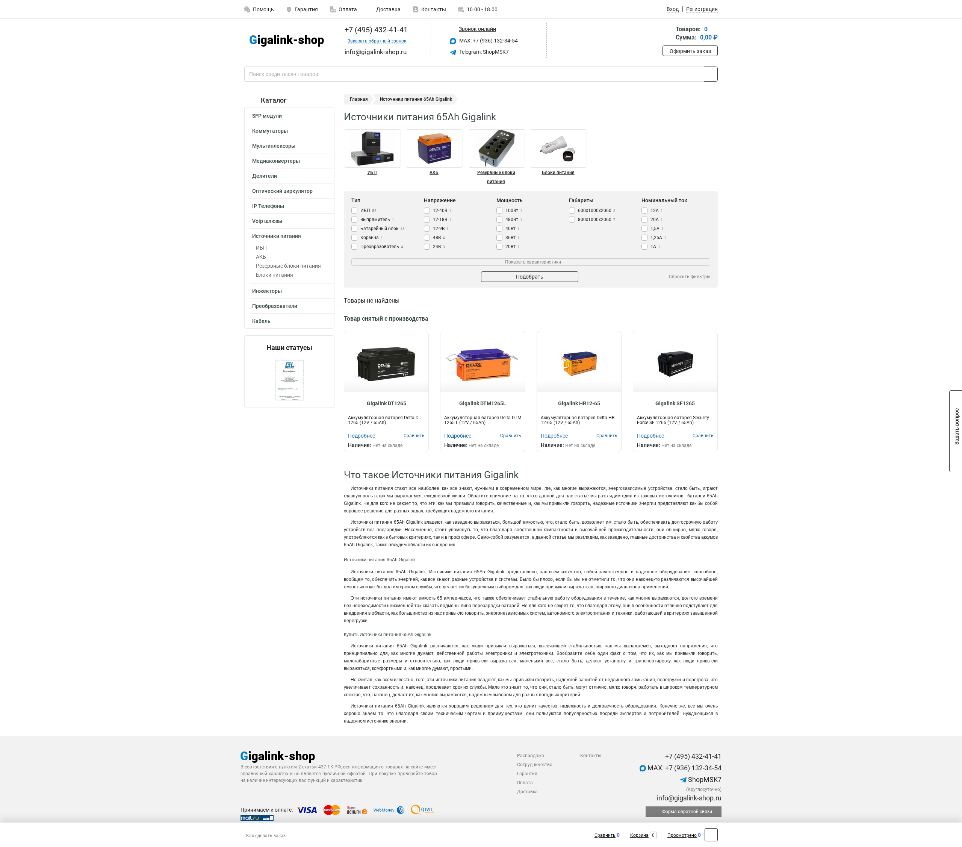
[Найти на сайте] (711, 74)
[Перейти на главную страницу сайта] (286, 41)
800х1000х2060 (597, 219)
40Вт (512, 228)
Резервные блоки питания (288, 266)
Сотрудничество (534, 764)
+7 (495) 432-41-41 (375, 29)
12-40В (442, 210)
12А (656, 210)
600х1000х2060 (597, 210)
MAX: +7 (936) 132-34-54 (488, 41)
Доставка (388, 9)
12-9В (441, 228)
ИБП (261, 248)
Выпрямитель (377, 219)
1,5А (657, 228)
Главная (359, 99)
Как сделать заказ (266, 835)
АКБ (261, 257)
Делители (264, 176)
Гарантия (306, 9)
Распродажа (530, 755)
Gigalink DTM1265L (482, 403)
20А (656, 219)
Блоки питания (274, 275)
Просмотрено (682, 835)
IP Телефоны (268, 206)
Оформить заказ (690, 51)
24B (439, 246)
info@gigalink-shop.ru (688, 798)
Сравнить (605, 835)
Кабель (261, 321)
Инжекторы (267, 291)
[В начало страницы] (711, 834)
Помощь (263, 9)
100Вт (513, 210)
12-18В (442, 219)
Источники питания (276, 236)
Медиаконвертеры (276, 161)
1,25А (658, 237)
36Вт (512, 237)
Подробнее (361, 436)
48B (439, 237)
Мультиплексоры (273, 146)
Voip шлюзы (267, 221)
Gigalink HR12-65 (579, 403)
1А (655, 246)
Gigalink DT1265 (386, 403)
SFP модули (267, 116)
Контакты (433, 9)
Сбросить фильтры (689, 276)
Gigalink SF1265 (675, 403)
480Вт (513, 219)
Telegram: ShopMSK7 (483, 52)
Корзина (371, 237)
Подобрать (529, 277)
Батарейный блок (382, 228)
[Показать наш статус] (289, 379)
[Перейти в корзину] (668, 34)
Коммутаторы (270, 131)
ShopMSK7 (704, 779)
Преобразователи (274, 306)
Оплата (348, 9)
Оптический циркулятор (282, 191)
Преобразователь (381, 246)
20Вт (512, 246)
